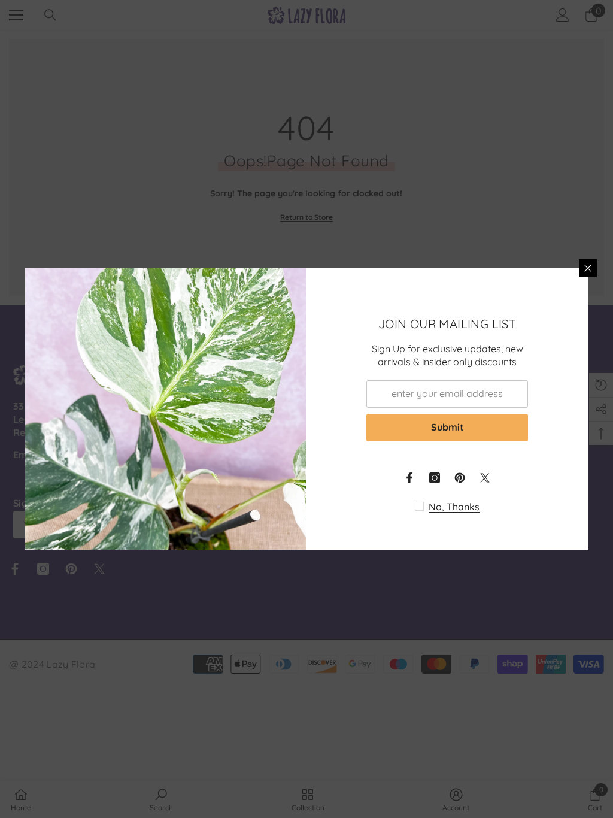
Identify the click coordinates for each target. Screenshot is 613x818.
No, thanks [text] (454, 507)
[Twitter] (484, 477)
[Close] (588, 268)
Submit (447, 427)
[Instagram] (434, 477)
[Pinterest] (459, 477)
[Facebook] (409, 477)
